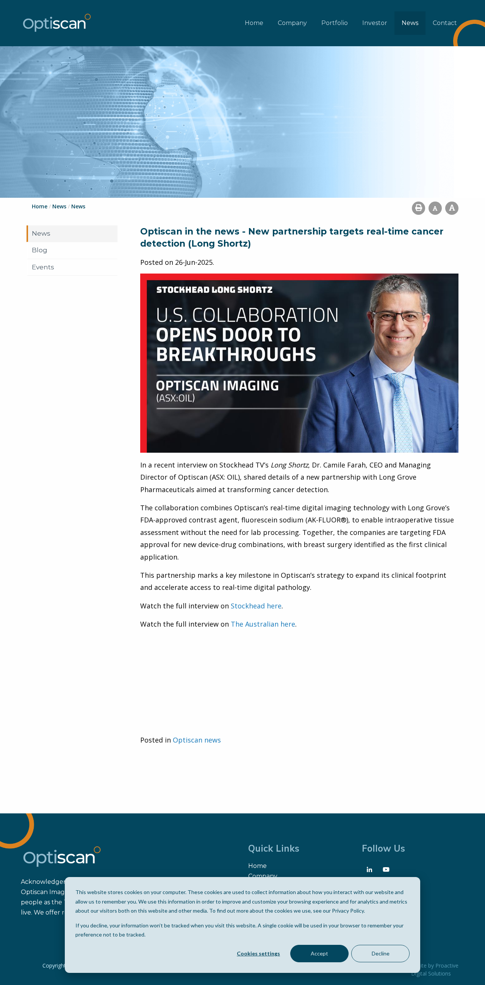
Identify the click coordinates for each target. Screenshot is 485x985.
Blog (39, 250)
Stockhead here (256, 605)
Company (292, 23)
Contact (445, 23)
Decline (381, 953)
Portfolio (334, 23)
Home (254, 23)
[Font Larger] (451, 208)
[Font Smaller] (435, 208)
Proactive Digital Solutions (434, 969)
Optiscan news (197, 739)
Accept (319, 953)
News (410, 23)
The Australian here (263, 624)
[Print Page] (418, 208)
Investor (374, 23)
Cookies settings (258, 953)
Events (43, 267)
